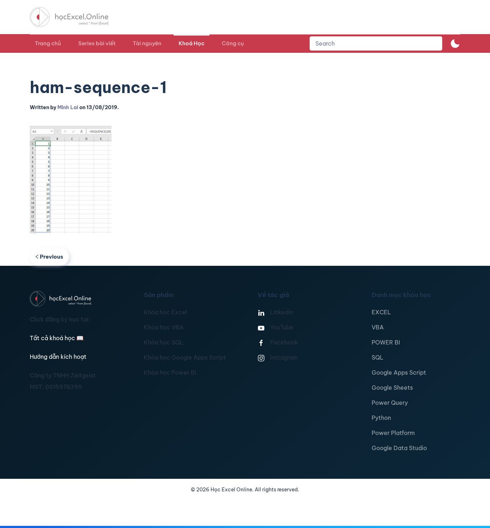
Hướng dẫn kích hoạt (58, 356)
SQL (377, 357)
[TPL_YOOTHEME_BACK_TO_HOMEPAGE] (76, 17)
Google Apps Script (399, 372)
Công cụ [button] (233, 43)
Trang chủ (48, 43)
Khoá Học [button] (191, 43)
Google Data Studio (399, 447)
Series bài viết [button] (97, 43)
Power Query (390, 402)
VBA (378, 327)
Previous (51, 256)
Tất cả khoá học (57, 338)
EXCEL (381, 312)
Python (381, 417)
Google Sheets (392, 387)
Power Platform (393, 432)
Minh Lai (67, 107)
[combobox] (376, 43)
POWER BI (386, 342)
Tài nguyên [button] (147, 43)
